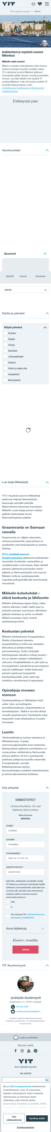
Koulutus (12, 333)
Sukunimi (10, 839)
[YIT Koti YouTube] (29, 1051)
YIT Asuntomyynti (14, 965)
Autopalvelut (13, 374)
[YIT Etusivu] (8, 4)
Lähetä (25, 949)
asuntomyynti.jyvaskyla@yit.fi (28, 1011)
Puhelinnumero (13, 853)
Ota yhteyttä (10, 787)
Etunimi (9, 825)
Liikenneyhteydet (15, 356)
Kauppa (11, 338)
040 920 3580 (22, 1006)
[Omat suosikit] (40, 3)
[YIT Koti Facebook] (15, 1051)
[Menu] (47, 3)
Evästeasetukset (25, 1127)
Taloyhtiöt (10, 276)
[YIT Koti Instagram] (22, 1051)
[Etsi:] (46, 1079)
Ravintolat (12, 350)
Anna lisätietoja (16, 928)
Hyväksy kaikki (37, 1118)
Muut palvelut (14, 380)
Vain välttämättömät (14, 1118)
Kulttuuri (12, 362)
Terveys (11, 344)
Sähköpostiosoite (14, 867)
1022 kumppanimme (20, 1086)
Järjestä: (8, 289)
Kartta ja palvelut (13, 313)
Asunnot (23, 276)
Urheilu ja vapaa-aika (17, 368)
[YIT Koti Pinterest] (35, 1051)
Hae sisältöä (25, 1073)
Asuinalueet (40, 276)
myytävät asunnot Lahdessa (14, 88)
